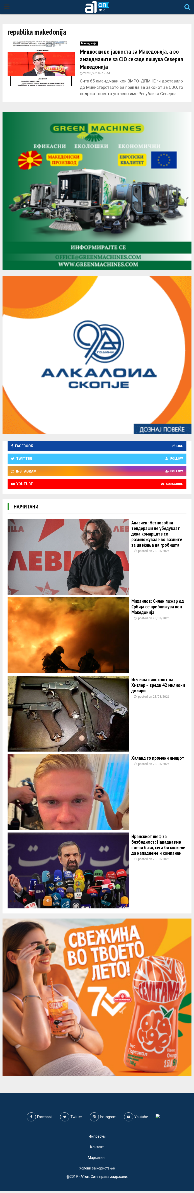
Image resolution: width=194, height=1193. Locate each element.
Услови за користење (97, 1168)
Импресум (97, 1136)
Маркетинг (97, 1158)
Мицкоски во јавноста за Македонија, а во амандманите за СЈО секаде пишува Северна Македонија (131, 59)
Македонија (88, 43)
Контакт (97, 1147)
